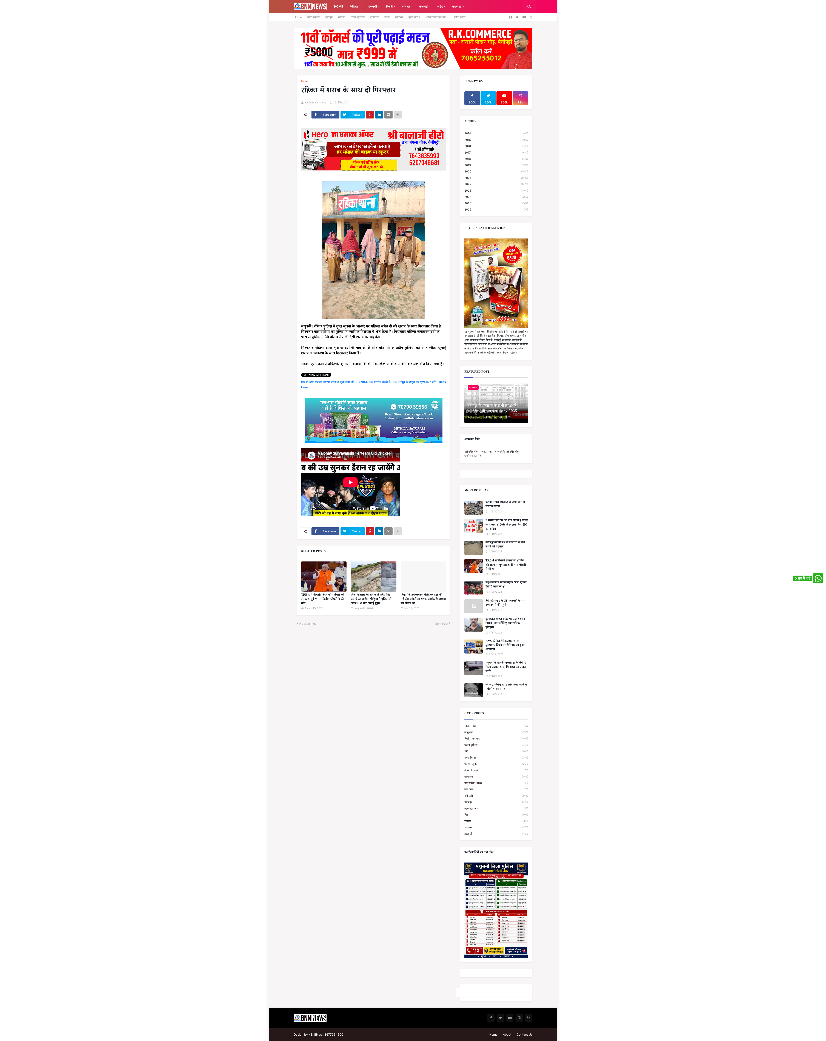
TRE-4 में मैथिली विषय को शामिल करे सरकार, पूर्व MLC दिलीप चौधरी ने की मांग (322, 599)
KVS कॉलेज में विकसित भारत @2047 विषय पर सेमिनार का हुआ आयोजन (504, 646)
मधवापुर (496, 802)
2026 (496, 209)
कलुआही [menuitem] (423, 6)
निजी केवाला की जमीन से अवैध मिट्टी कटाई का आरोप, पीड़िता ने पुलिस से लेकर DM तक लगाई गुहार (371, 599)
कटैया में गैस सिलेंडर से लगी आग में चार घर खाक (505, 505)
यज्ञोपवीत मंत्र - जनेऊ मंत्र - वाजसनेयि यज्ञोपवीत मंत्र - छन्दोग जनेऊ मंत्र (493, 454)
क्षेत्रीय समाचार (496, 738)
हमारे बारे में (414, 17)
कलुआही (496, 732)
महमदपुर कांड (496, 808)
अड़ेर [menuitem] (440, 6)
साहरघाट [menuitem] (456, 6)
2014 (496, 133)
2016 (496, 146)
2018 (496, 158)
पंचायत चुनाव (496, 764)
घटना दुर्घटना (358, 17)
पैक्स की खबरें (496, 770)
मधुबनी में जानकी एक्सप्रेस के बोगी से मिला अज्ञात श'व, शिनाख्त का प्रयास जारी (506, 667)
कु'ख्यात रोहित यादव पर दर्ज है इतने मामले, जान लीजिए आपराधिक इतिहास (505, 624)
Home (298, 17)
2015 (496, 139)
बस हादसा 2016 (496, 783)
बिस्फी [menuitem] (389, 6)
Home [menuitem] (338, 6)
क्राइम (329, 17)
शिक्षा (387, 17)
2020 (496, 171)
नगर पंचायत (313, 17)
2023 (496, 190)
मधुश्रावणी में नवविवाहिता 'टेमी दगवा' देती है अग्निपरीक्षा (506, 585)
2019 (496, 165)
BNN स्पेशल (496, 725)
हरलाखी (496, 833)
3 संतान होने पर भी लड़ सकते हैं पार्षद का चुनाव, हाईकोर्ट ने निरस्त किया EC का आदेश (506, 525)
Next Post (441, 623)
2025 (496, 203)
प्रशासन (374, 17)
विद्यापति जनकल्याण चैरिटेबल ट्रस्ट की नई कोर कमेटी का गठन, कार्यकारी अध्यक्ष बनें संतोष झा (423, 599)
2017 (496, 152)
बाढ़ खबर (496, 789)
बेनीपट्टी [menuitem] (354, 6)
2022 (496, 184)
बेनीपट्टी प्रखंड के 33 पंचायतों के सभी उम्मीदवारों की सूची (505, 603)
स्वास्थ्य (399, 17)
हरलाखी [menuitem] (372, 6)
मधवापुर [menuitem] (406, 6)
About (507, 1034)
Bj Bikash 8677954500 (327, 1034)
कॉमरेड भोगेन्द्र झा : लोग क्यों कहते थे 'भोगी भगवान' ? (506, 687)
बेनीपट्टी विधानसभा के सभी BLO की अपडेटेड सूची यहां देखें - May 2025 (493, 409)
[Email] (388, 114)
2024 (496, 196)
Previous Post (308, 623)
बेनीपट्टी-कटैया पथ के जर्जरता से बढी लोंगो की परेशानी (505, 545)
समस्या (341, 17)
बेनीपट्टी (496, 795)
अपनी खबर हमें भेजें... (437, 17)
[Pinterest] (370, 114)
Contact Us (524, 1034)
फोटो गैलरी (459, 17)
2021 (496, 178)
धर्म (496, 751)
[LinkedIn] (379, 114)
